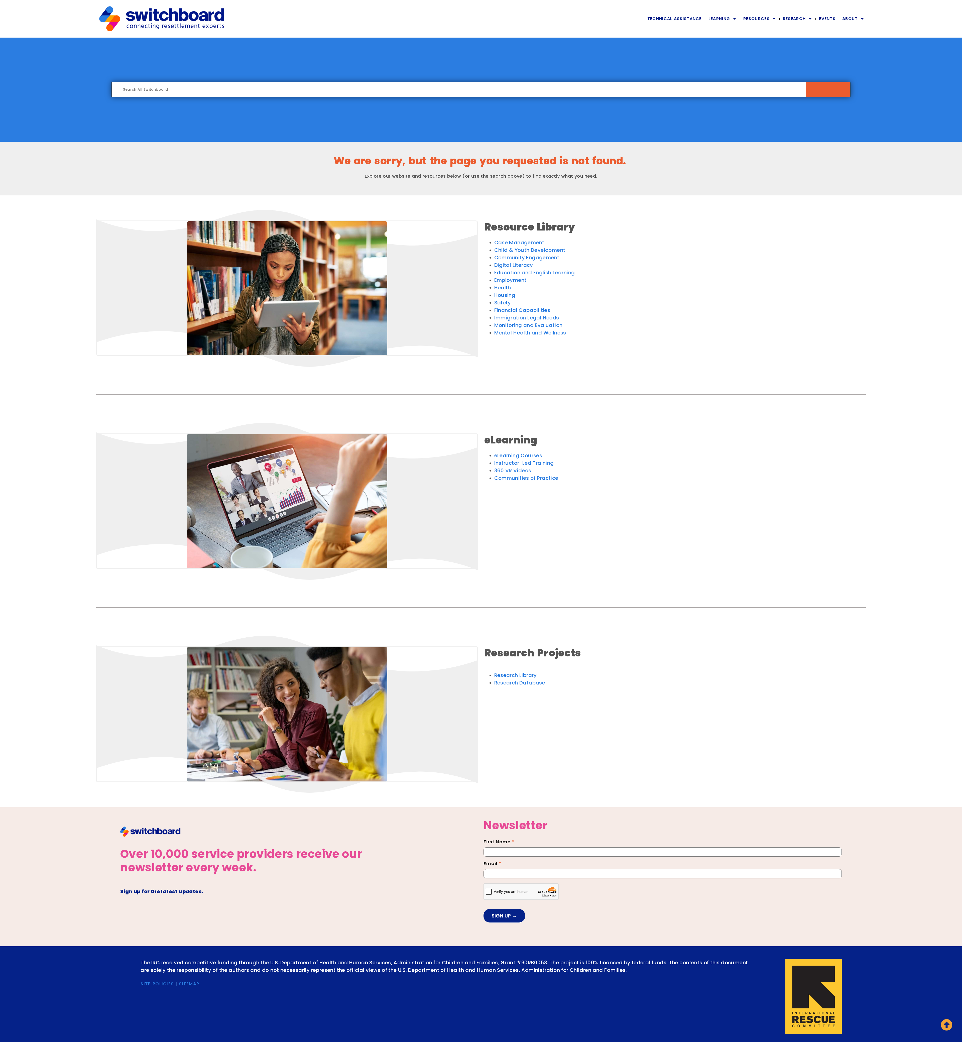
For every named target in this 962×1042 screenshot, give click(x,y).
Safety (502, 302)
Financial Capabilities (522, 310)
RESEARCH (794, 19)
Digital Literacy (513, 265)
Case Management (519, 242)
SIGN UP (502, 915)
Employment (510, 280)
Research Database (519, 682)
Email (492, 864)
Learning (719, 19)
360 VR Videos (512, 470)
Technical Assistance (674, 19)
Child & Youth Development (529, 250)
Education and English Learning (534, 272)
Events (827, 19)
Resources (756, 19)
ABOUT (850, 19)
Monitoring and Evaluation (528, 325)
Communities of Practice (526, 478)
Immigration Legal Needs (526, 317)
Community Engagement (526, 257)
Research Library (515, 675)
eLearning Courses (518, 455)
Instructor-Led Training (524, 463)
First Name (499, 842)
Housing (505, 295)
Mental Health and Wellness (530, 332)
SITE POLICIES (157, 984)
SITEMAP (189, 984)
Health (502, 287)
